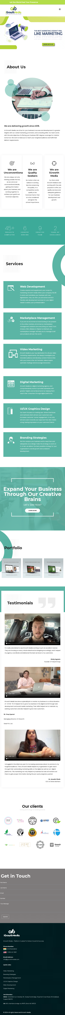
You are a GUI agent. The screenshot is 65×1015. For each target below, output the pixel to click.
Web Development (32, 286)
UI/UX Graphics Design (35, 408)
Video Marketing (31, 349)
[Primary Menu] (60, 9)
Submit (5, 917)
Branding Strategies (33, 437)
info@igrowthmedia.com (11, 959)
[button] (2, 32)
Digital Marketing (31, 382)
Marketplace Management (37, 318)
